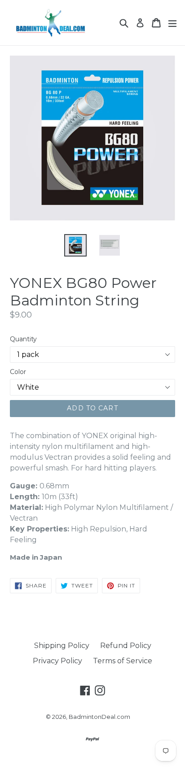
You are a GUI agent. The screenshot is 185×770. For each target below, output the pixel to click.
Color (18, 372)
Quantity (23, 339)
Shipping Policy (61, 645)
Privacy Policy (57, 661)
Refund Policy (125, 645)
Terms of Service (122, 661)
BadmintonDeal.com (99, 716)
